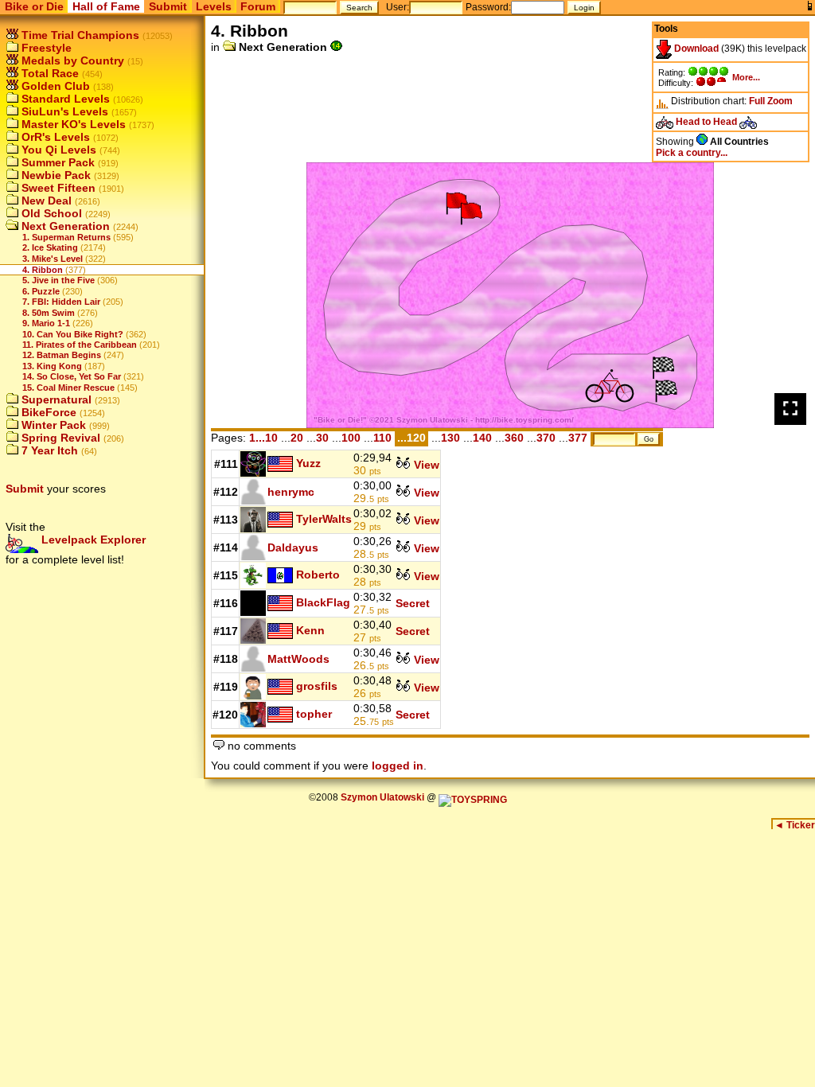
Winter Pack (52, 425)
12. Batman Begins (61, 355)
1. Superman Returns (66, 237)
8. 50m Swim (48, 313)
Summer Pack (56, 162)
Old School (50, 213)
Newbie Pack (54, 175)
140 (482, 437)
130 (450, 437)
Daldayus (292, 547)
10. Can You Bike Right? (72, 334)
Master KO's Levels (72, 124)
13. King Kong (52, 366)
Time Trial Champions (78, 35)
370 (546, 437)
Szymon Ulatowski (382, 797)
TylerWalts (324, 518)
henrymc (290, 491)
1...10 (263, 437)
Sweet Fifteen (57, 187)
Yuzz (308, 462)
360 (514, 437)
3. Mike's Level (52, 258)
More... (746, 77)
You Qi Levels (57, 149)
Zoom (780, 101)
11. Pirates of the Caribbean (79, 344)
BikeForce (47, 412)
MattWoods (298, 659)
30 (322, 437)
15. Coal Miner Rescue (68, 387)
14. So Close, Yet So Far (71, 376)
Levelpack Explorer (92, 539)
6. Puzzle (41, 291)
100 (351, 437)
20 (297, 437)
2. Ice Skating (50, 247)
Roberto (318, 573)
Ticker (794, 825)
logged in (397, 765)
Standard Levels (64, 98)
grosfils (316, 685)
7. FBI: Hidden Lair (61, 301)
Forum (257, 6)
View (425, 464)
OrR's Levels (54, 137)
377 (577, 437)
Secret (413, 603)
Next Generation (64, 226)
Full (757, 101)
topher (314, 713)
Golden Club (54, 86)
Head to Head (706, 121)
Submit (168, 6)
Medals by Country (71, 60)
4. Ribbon (42, 270)
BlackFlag (323, 601)
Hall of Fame (106, 6)
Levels (214, 6)
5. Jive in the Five (58, 280)
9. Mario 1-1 (46, 323)
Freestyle (45, 47)
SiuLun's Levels (63, 111)
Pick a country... (691, 152)
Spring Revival (59, 437)
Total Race (48, 73)
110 (382, 437)
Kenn (310, 629)
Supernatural (55, 399)
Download (695, 48)
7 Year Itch (48, 450)
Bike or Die (34, 6)
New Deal (45, 200)
